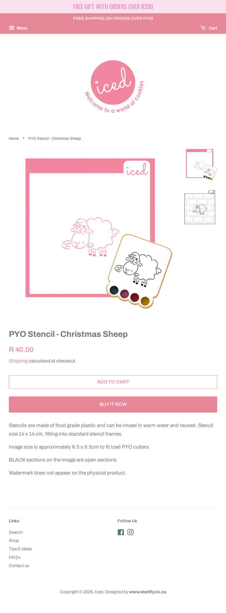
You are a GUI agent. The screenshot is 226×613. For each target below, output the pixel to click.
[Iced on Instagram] (130, 533)
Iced (99, 591)
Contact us (19, 565)
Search (16, 532)
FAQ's (14, 557)
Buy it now (113, 404)
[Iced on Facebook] (120, 533)
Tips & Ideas (20, 548)
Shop (14, 540)
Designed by (135, 591)
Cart (212, 28)
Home (14, 138)
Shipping (18, 360)
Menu (21, 28)
